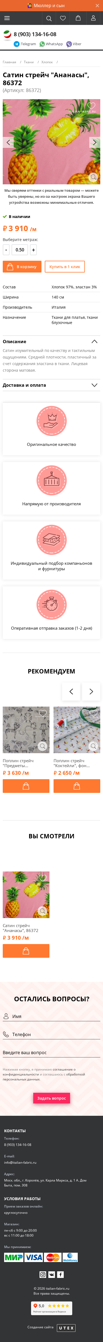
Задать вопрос (51, 1098)
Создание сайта (40, 1327)
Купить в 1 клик (64, 266)
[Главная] (7, 35)
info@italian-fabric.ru (20, 1162)
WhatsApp (54, 43)
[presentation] (8, 142)
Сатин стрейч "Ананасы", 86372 (20, 928)
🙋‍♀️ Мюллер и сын (46, 5)
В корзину (27, 266)
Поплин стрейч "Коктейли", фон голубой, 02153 (70, 763)
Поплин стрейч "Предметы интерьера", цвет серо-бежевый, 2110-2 (26, 763)
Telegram (28, 43)
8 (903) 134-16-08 (35, 34)
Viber (77, 43)
